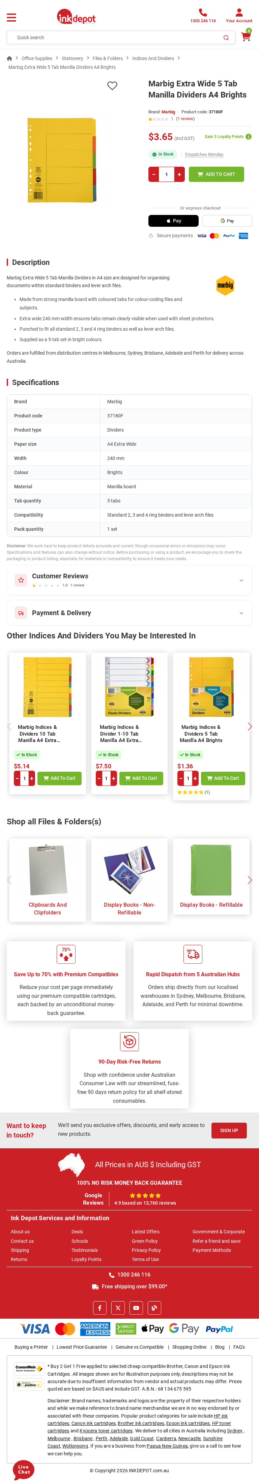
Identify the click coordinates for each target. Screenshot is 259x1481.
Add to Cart (220, 174)
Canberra (166, 1438)
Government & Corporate (219, 1231)
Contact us (22, 1241)
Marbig (168, 111)
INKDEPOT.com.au (149, 1470)
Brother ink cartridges (141, 1423)
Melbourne (59, 1438)
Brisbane (83, 1438)
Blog (220, 1347)
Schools (79, 1241)
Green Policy (145, 1241)
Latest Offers (146, 1231)
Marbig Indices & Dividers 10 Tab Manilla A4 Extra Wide (37, 737)
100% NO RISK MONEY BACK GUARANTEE (129, 1183)
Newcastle (189, 1438)
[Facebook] (99, 1307)
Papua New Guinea (167, 1446)
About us (20, 1231)
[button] (249, 726)
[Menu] (11, 18)
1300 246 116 (133, 1274)
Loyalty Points (86, 1259)
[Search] (226, 37)
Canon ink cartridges (93, 1423)
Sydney (234, 1430)
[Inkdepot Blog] (154, 1307)
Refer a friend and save (216, 1241)
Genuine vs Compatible (140, 1347)
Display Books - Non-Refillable (129, 908)
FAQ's (239, 1347)
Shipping (20, 1250)
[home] (9, 58)
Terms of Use (145, 1259)
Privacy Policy (146, 1250)
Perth (102, 1438)
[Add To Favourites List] (62, 85)
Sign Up (229, 1130)
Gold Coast (142, 1438)
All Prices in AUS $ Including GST (148, 1164)
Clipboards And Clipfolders (48, 908)
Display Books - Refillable (211, 905)
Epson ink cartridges (188, 1423)
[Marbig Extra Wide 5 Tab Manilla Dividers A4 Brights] (62, 160)
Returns (19, 1259)
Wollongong (75, 1446)
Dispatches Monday (204, 154)
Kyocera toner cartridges (106, 1430)
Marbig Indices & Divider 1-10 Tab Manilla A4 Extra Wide (119, 737)
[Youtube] (136, 1307)
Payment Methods (212, 1250)
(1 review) (185, 119)
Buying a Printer (31, 1347)
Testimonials (84, 1250)
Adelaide (119, 1438)
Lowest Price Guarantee (82, 1347)
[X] (118, 1307)
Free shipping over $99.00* (133, 1286)
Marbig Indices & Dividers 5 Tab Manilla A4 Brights (201, 733)
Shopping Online (189, 1347)
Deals (77, 1231)
